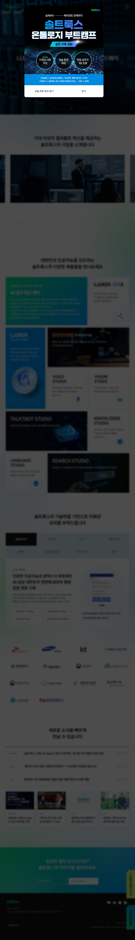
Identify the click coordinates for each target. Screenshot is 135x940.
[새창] (63, 7)
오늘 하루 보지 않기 (44, 91)
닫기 (84, 91)
